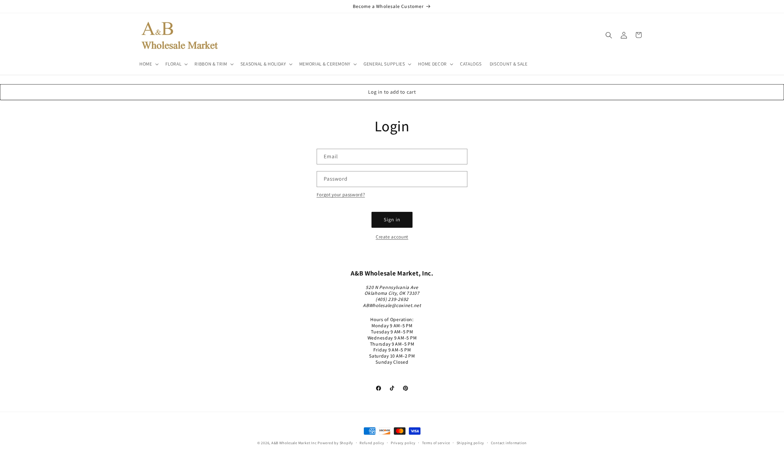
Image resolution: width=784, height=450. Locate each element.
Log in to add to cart (392, 91)
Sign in (392, 219)
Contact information (509, 443)
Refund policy (372, 443)
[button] (148, 64)
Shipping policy (470, 443)
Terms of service (436, 443)
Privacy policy (403, 443)
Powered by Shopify (335, 443)
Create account (392, 237)
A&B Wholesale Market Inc (293, 443)
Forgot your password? (341, 194)
